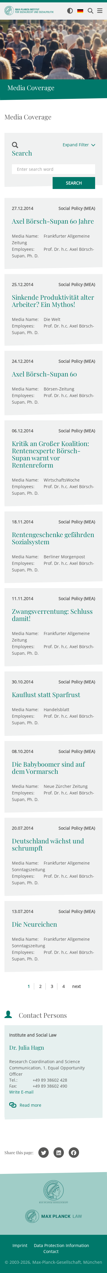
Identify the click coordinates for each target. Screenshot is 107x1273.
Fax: (13, 1086)
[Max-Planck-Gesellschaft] (53, 1192)
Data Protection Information (61, 1245)
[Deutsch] (80, 11)
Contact (51, 1251)
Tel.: (13, 1080)
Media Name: (25, 236)
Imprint (19, 1245)
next (76, 986)
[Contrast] (70, 11)
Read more (30, 1105)
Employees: (23, 249)
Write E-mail (21, 1092)
